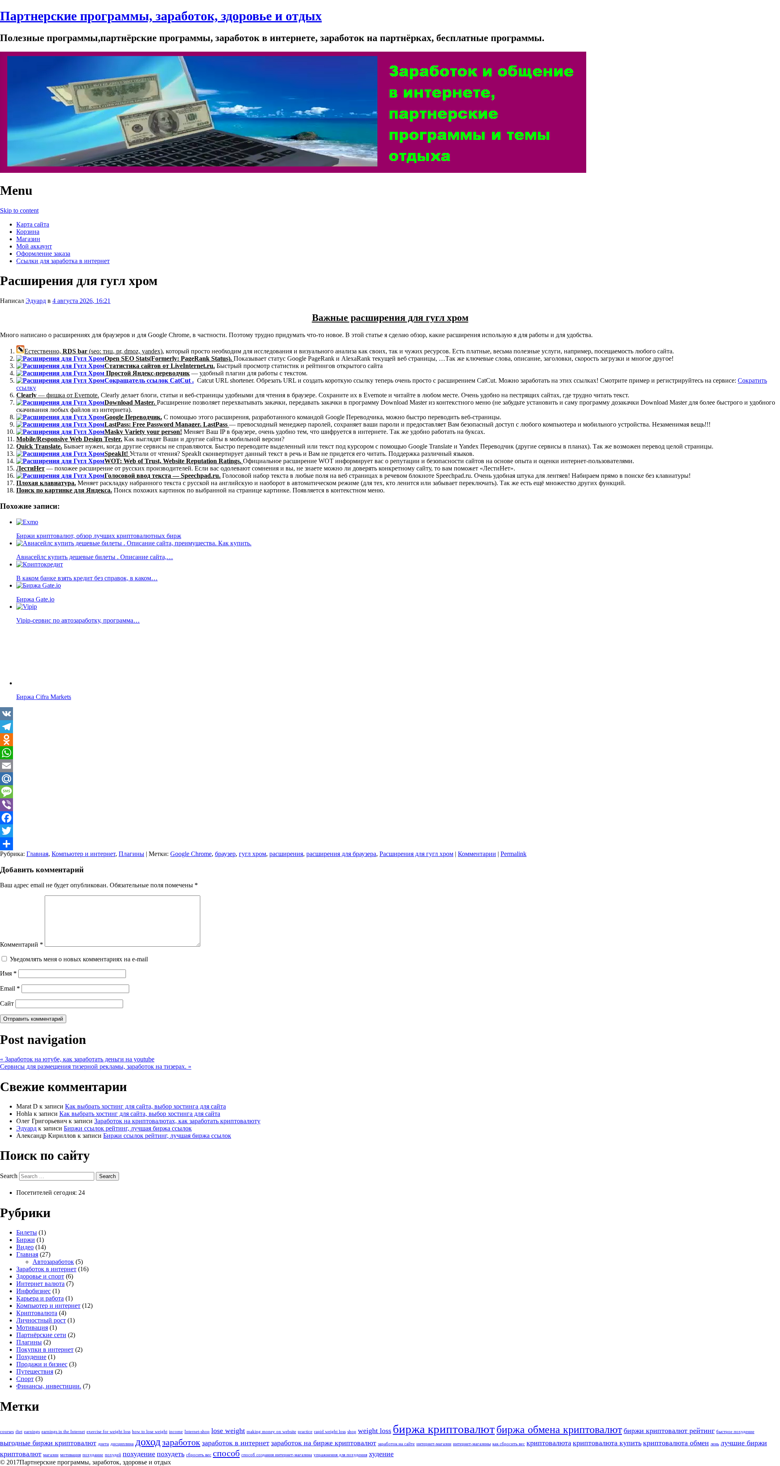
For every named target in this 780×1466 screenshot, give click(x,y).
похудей (113, 1455)
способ (226, 1453)
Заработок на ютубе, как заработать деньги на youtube (77, 1059)
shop (351, 1431)
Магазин (28, 238)
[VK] (390, 713)
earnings (32, 1431)
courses (7, 1431)
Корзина (27, 231)
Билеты (26, 1232)
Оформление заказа (43, 253)
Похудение (31, 1356)
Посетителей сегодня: (47, 1192)
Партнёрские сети (41, 1334)
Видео (25, 1247)
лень (715, 1444)
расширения (286, 853)
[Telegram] (390, 726)
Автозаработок (53, 1261)
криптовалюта (548, 1443)
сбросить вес (198, 1455)
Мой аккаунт (34, 246)
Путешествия (34, 1371)
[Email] (390, 765)
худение (381, 1454)
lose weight (228, 1431)
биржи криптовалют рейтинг (669, 1431)
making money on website (271, 1431)
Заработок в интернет (46, 1269)
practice (305, 1431)
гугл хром (252, 853)
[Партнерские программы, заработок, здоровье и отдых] (293, 170)
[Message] (390, 791)
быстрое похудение (735, 1431)
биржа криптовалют (444, 1429)
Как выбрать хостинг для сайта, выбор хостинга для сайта (145, 1106)
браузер (225, 853)
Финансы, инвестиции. (48, 1386)
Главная (37, 853)
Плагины (131, 853)
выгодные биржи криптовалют (48, 1443)
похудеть (170, 1454)
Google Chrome (191, 853)
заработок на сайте (396, 1444)
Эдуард (36, 300)
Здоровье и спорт (40, 1276)
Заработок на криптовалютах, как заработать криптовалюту (177, 1120)
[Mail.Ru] (390, 778)
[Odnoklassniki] (390, 739)
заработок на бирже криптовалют (323, 1443)
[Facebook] (390, 817)
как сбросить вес (508, 1444)
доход (147, 1442)
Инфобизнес (33, 1290)
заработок (181, 1442)
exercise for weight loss (108, 1431)
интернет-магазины (472, 1444)
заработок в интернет (235, 1443)
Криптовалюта (36, 1312)
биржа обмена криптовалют (559, 1430)
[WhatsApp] (390, 752)
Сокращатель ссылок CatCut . (149, 380)
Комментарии (477, 853)
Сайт (7, 1003)
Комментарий (21, 944)
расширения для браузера (341, 853)
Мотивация (32, 1327)
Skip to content (19, 210)
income (176, 1431)
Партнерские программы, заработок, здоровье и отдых (161, 16)
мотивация (70, 1455)
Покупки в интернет (45, 1349)
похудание (92, 1455)
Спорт (25, 1378)
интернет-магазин (433, 1444)
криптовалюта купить (607, 1443)
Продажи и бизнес (41, 1364)
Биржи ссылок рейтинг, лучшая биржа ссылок (128, 1128)
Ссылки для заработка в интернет (63, 260)
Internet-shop (197, 1431)
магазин (50, 1455)
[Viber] (390, 804)
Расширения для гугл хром (416, 853)
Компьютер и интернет (83, 853)
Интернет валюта (40, 1283)
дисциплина (122, 1444)
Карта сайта (32, 224)
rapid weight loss (330, 1431)
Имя (8, 973)
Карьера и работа (40, 1298)
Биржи (25, 1239)
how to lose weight (149, 1431)
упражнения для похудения (340, 1455)
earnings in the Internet (63, 1431)
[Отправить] (390, 843)
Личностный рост (41, 1320)
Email (10, 988)
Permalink (513, 853)
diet (18, 1431)
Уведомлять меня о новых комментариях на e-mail (79, 959)
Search (8, 1175)
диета (103, 1444)
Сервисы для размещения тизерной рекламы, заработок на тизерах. (95, 1066)
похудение (139, 1454)
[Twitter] (390, 830)
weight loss (374, 1431)
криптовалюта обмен (676, 1443)
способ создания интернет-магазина (276, 1455)
